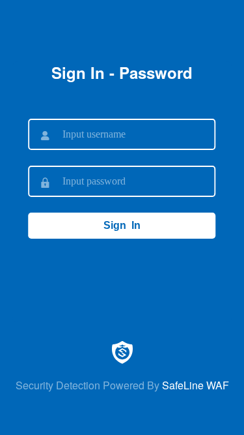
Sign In (122, 225)
